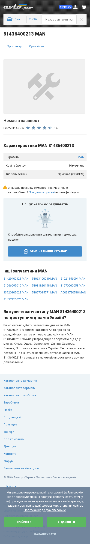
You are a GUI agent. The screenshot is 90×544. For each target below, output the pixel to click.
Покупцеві (10, 424)
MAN (81, 157)
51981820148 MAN (44, 285)
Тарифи (8, 431)
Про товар (14, 46)
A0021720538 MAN (73, 292)
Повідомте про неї (42, 192)
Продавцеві (12, 417)
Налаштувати (45, 534)
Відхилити (66, 521)
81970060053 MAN (73, 285)
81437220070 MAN (16, 299)
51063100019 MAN (44, 278)
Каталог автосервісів (19, 388)
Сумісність (36, 46)
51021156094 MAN (73, 278)
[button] (66, 7)
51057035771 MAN (44, 292)
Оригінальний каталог (48, 251)
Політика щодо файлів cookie (45, 510)
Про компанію (13, 439)
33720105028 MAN (16, 292)
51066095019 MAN (16, 285)
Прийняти (24, 521)
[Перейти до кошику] (84, 7)
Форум (8, 461)
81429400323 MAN (16, 278)
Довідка (9, 446)
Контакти (9, 453)
